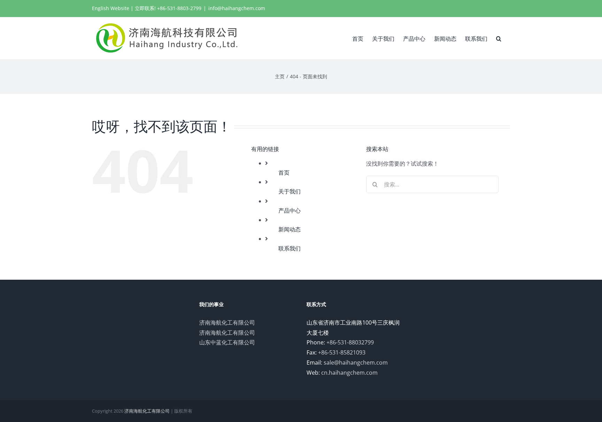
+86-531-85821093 (341, 352)
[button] (498, 38)
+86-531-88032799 (350, 342)
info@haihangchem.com (236, 8)
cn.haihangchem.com (349, 372)
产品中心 (289, 210)
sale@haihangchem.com (356, 362)
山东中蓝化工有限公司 (227, 342)
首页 (284, 172)
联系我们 (289, 248)
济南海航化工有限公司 (227, 322)
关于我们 (289, 191)
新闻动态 (289, 229)
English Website (110, 8)
